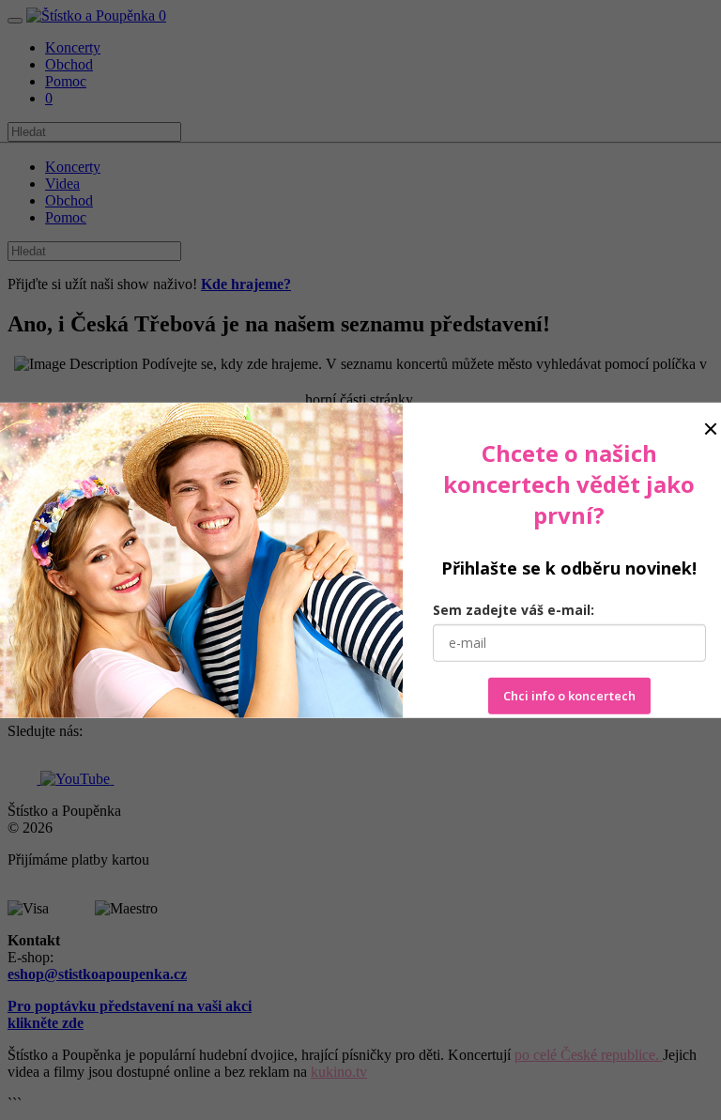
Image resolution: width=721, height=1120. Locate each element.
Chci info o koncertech (569, 695)
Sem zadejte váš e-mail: (513, 610)
